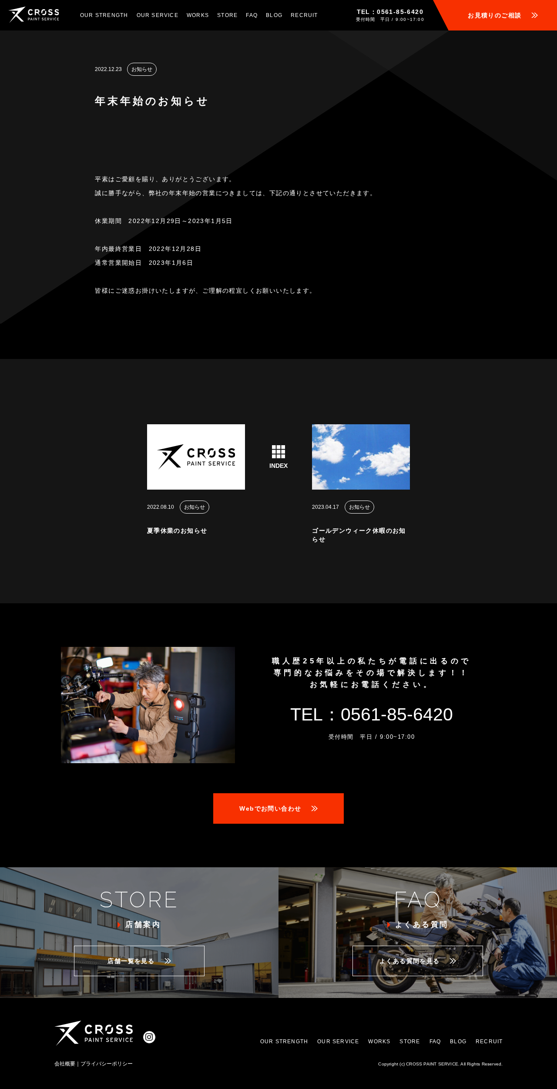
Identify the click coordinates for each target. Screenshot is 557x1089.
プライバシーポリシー (107, 1063)
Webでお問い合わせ (270, 808)
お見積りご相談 (494, 15)
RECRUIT (304, 15)
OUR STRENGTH (104, 15)
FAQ (252, 15)
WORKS (198, 15)
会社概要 (64, 1063)
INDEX (278, 465)
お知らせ (141, 69)
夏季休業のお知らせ (177, 530)
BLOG (274, 15)
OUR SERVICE (157, 15)
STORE (227, 15)
